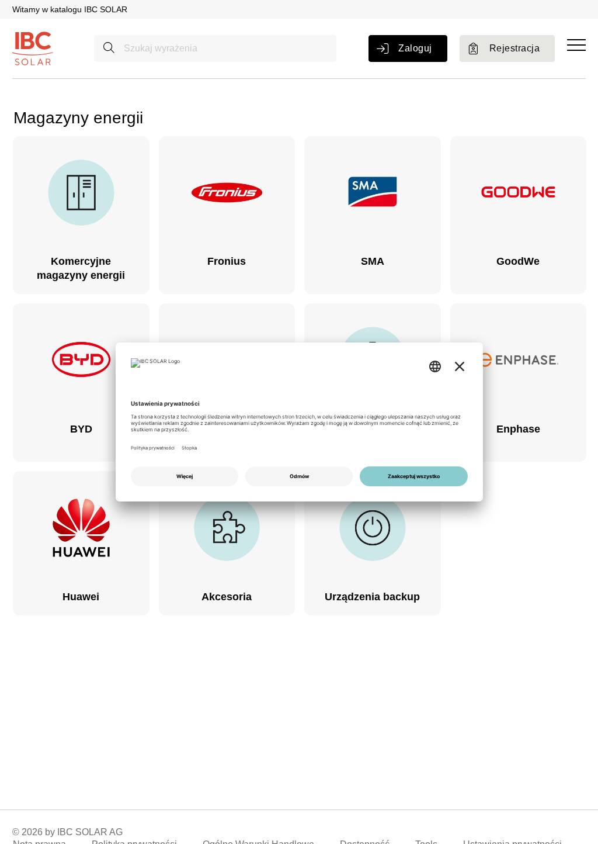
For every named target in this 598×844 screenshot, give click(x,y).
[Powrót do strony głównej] (32, 48)
